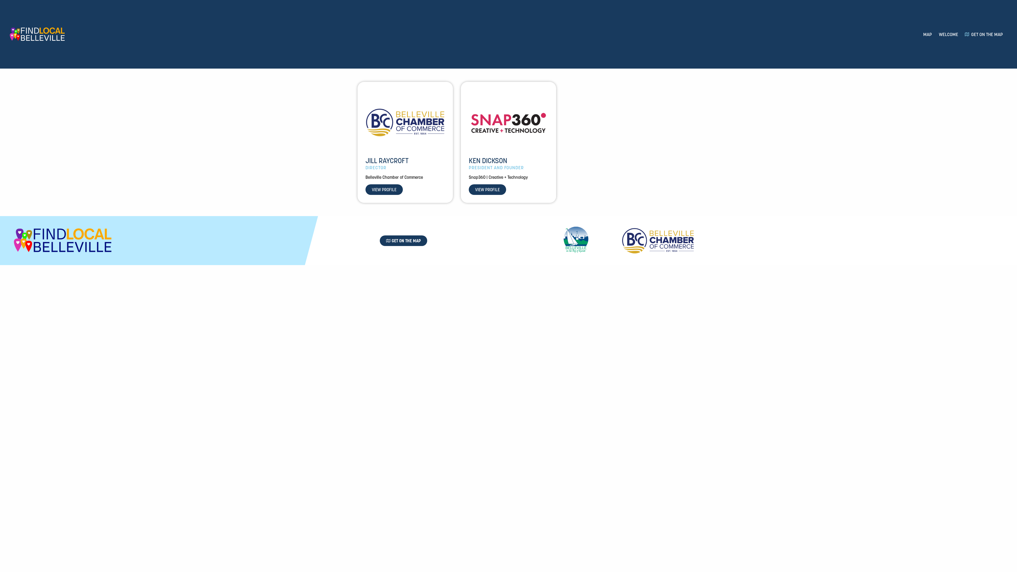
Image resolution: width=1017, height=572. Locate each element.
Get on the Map (987, 34)
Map (927, 34)
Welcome (948, 34)
